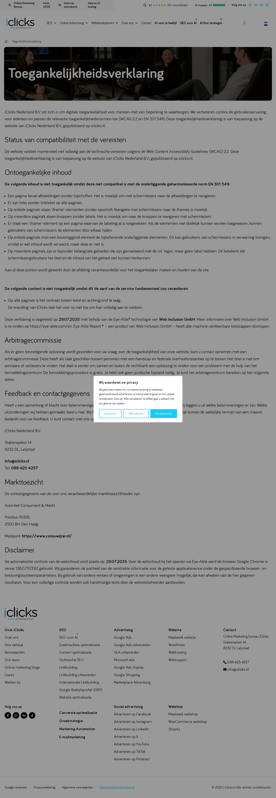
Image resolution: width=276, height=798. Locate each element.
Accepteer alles (163, 413)
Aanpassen (110, 413)
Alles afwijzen (136, 413)
